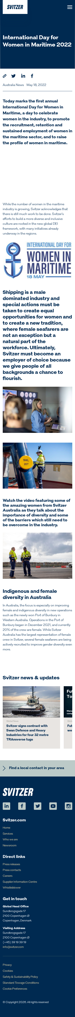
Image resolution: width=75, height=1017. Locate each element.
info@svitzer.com (13, 947)
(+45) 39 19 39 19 (14, 942)
